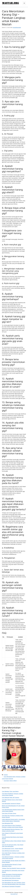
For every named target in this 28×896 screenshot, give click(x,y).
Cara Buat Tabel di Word (10, 780)
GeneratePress (14, 894)
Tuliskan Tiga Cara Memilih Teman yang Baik (13, 868)
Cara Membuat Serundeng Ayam (10, 850)
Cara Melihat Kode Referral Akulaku (11, 878)
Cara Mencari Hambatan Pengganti (11, 886)
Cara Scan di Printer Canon (9, 813)
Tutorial (6, 774)
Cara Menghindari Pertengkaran (10, 880)
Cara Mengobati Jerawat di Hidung (11, 803)
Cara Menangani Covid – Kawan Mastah (12, 848)
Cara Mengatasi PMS (7, 823)
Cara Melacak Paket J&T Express (10, 797)
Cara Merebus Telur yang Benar (10, 791)
